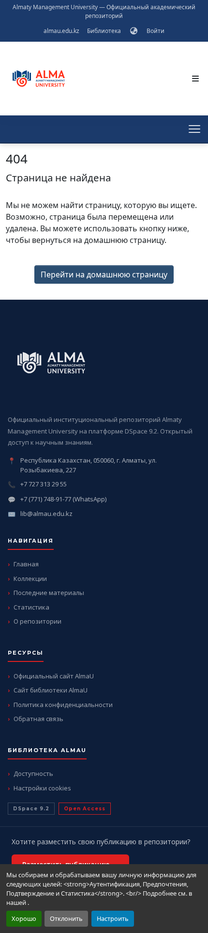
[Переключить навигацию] (195, 78)
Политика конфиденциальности (63, 704)
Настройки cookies (42, 788)
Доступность (33, 773)
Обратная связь (38, 718)
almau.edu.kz (61, 31)
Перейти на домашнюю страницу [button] (104, 274)
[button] (134, 31)
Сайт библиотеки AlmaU (51, 690)
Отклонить (66, 918)
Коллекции (30, 578)
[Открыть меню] (194, 129)
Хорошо (24, 918)
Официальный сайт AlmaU (54, 676)
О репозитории (37, 621)
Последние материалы (49, 592)
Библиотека (104, 31)
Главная (26, 564)
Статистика (31, 607)
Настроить (113, 918)
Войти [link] (155, 31)
